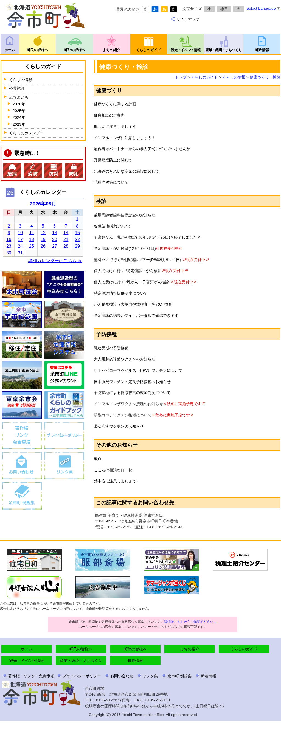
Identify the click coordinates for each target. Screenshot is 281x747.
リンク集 (150, 676)
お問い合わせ (121, 676)
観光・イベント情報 (186, 50)
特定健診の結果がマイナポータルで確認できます (136, 315)
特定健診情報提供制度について (121, 293)
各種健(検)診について (112, 226)
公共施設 (16, 88)
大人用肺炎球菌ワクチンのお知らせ (124, 359)
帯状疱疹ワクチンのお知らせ (119, 426)
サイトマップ (187, 19)
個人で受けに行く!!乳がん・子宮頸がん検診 (131, 282)
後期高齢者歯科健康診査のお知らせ (124, 215)
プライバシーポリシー (82, 676)
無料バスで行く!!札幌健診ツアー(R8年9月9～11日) (137, 260)
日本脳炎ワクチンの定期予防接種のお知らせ (132, 381)
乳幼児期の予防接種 (111, 348)
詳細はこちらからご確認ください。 (190, 622)
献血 (98, 459)
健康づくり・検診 (265, 77)
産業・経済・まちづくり (224, 50)
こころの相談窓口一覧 (113, 470)
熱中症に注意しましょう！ (117, 481)
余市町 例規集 (179, 676)
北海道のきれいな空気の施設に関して (126, 171)
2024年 (19, 117)
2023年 (19, 124)
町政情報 (262, 50)
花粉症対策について (111, 182)
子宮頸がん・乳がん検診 (115, 237)
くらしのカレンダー (26, 133)
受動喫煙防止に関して (113, 160)
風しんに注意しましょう (115, 126)
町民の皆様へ (37, 50)
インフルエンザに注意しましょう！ (124, 138)
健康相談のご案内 (109, 115)
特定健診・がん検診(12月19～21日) (125, 248)
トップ (181, 77)
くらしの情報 (233, 77)
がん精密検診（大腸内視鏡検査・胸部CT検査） (135, 304)
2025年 (19, 110)
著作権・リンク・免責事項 (31, 676)
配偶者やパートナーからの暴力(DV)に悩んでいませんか (142, 149)
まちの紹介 (111, 50)
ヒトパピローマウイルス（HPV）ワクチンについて (138, 370)
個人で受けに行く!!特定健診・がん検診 (127, 270)
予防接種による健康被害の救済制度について (132, 392)
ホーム (9, 50)
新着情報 (208, 676)
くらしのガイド (148, 50)
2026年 (19, 104)
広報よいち (18, 97)
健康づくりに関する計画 (115, 104)
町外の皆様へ (74, 50)
